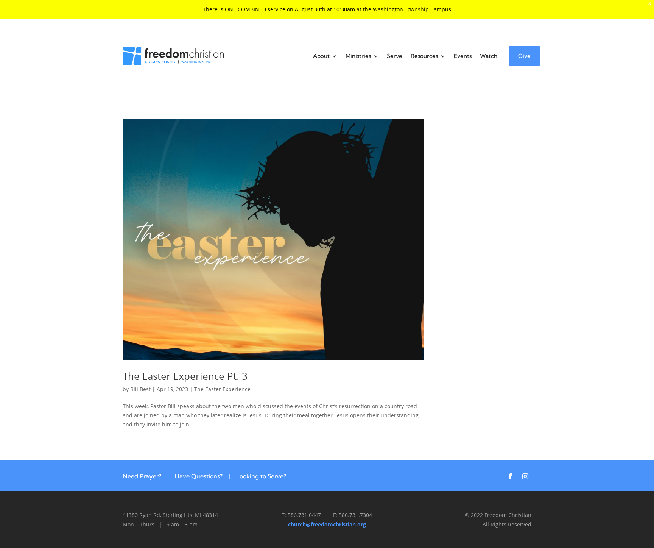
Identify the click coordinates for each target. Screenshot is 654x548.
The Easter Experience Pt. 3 (185, 376)
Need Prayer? (142, 476)
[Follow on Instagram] (525, 476)
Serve (394, 55)
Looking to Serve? (261, 476)
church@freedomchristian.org (327, 524)
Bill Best (140, 389)
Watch (488, 55)
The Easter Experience (222, 389)
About (321, 55)
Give (524, 55)
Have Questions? (199, 476)
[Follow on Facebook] (510, 476)
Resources (424, 55)
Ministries (358, 55)
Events (463, 55)
